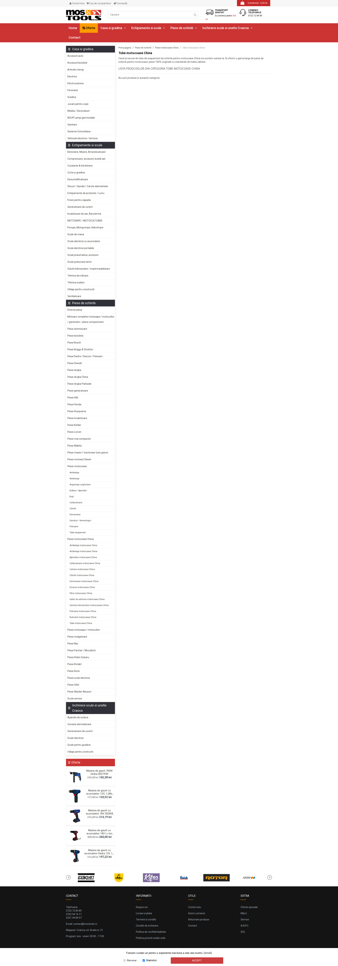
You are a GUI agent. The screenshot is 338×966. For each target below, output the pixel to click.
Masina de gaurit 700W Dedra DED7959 (99, 772)
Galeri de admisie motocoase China (87, 599)
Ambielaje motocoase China (83, 545)
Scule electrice (75, 738)
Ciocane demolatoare (79, 724)
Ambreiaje (74, 478)
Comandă (121, 3)
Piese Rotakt (74, 664)
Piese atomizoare (77, 328)
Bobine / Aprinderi (78, 490)
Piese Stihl (73, 684)
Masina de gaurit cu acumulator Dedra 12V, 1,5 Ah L (99, 853)
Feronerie (72, 90)
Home (73, 28)
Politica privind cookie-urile (150, 938)
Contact (74, 37)
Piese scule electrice (78, 677)
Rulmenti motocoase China (83, 617)
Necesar (132, 960)
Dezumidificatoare (77, 179)
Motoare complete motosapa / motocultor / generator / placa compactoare (90, 319)
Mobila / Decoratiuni (78, 110)
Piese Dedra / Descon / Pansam (85, 356)
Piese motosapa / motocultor (83, 629)
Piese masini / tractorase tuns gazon (87, 452)
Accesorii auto (75, 55)
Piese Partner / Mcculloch (81, 650)
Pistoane (74, 526)
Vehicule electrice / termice (82, 138)
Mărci (244, 913)
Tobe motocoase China (81, 623)
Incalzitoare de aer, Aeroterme (84, 213)
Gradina (71, 97)
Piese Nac (72, 643)
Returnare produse (198, 919)
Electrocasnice (75, 83)
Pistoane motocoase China (83, 611)
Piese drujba (74, 370)
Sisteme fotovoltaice (79, 131)
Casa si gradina (111, 28)
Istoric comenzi (196, 913)
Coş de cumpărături (100, 3)
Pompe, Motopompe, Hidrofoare (85, 227)
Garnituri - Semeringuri (80, 520)
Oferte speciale (249, 907)
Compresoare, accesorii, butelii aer (86, 158)
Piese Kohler (74, 425)
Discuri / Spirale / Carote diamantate (87, 186)
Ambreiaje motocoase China (83, 551)
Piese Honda (74, 404)
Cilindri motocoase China (82, 575)
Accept (197, 960)
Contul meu (78, 3)
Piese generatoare (77, 390)
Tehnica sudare (75, 282)
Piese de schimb (181, 28)
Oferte (90, 28)
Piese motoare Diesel (79, 459)
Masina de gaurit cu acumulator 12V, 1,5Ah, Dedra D (99, 793)
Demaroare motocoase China (84, 581)
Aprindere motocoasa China (83, 557)
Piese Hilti (72, 397)
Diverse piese (74, 309)
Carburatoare (76, 502)
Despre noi (142, 907)
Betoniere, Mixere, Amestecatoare (86, 151)
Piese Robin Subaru (78, 657)
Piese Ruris (73, 671)
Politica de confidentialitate (151, 931)
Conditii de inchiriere (147, 925)
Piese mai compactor (79, 438)
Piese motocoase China (80, 539)
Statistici (151, 960)
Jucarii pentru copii (77, 104)
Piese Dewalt (74, 363)
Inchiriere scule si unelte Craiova (225, 28)
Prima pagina (124, 48)
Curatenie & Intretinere (80, 165)
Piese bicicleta (75, 335)
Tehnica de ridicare (77, 275)
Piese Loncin (74, 431)
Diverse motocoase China (82, 587)
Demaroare (75, 514)
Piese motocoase (77, 466)
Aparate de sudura (77, 717)
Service (245, 919)
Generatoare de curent (80, 206)
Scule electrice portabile (80, 248)
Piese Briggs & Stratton (80, 349)
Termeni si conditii (146, 919)
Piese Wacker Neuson (79, 691)
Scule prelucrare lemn (79, 261)
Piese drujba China (77, 377)
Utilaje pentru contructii (80, 751)
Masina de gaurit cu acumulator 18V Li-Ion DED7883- (99, 833)
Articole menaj (75, 69)
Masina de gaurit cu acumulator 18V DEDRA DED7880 (99, 813)
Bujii (72, 496)
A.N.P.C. (245, 925)
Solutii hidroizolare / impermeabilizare (88, 268)
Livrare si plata (144, 913)
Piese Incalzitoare (77, 418)
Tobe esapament (78, 532)
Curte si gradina (76, 172)
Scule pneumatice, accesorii (82, 255)
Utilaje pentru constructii (80, 289)
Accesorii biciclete (77, 62)
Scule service (74, 698)
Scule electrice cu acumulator (83, 241)
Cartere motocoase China (82, 569)
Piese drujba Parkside (79, 383)
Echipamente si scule (146, 28)
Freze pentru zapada (79, 200)
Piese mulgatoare (77, 636)
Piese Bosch (74, 342)
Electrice (72, 76)
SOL (243, 931)
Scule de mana (75, 234)
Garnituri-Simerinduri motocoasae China (89, 605)
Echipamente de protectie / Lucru (85, 193)
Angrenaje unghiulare (80, 484)
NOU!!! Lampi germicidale (81, 117)
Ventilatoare (74, 296)
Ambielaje (74, 472)
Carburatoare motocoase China (85, 563)
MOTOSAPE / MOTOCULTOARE (84, 220)
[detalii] (208, 953)
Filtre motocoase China (81, 593)
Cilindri (73, 508)
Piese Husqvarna (76, 411)
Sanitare (72, 124)
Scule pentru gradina (78, 744)
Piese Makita (74, 445)
